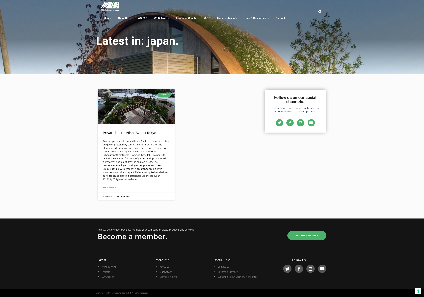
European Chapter (187, 18)
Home (107, 18)
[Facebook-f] (290, 122)
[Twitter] (279, 122)
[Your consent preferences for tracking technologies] (418, 291)
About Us (123, 18)
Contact (280, 18)
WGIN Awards (161, 18)
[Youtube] (311, 122)
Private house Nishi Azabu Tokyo (129, 132)
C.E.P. (207, 18)
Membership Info (227, 18)
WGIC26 (142, 18)
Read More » (109, 187)
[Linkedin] (300, 122)
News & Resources (255, 18)
